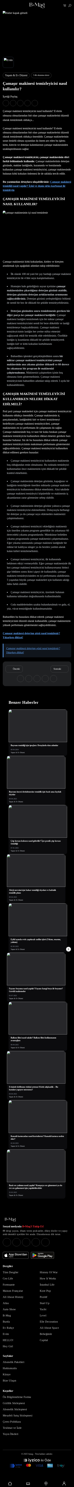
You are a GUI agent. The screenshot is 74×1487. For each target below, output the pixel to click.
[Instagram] (7, 1242)
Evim (6, 1334)
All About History (13, 1297)
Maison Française (13, 1290)
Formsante (9, 1284)
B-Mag (7, 1315)
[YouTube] (16, 1242)
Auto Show (9, 1309)
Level (43, 1315)
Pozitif (43, 1297)
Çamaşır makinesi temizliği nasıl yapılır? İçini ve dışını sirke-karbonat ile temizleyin (37, 185)
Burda (6, 1321)
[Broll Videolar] (46, 1484)
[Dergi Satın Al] (28, 1484)
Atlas (6, 1303)
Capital (44, 1340)
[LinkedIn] (36, 1242)
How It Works (48, 1278)
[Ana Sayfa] (10, 1220)
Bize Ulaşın (9, 1380)
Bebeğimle (46, 1334)
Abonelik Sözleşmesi (15, 1409)
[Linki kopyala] (35, 103)
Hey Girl (8, 1346)
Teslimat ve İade (12, 1427)
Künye (6, 1374)
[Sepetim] (64, 5)
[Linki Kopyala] (53, 678)
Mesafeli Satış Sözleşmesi (17, 1415)
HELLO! (8, 1340)
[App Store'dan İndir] (16, 1255)
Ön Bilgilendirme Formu (17, 1397)
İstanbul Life (47, 1284)
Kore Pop (45, 1290)
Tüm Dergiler (10, 1272)
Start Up (44, 1303)
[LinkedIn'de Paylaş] (27, 103)
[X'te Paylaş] (13, 103)
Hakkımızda (10, 1368)
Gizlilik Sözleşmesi (14, 1403)
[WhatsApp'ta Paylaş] (20, 103)
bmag (30, 1454)
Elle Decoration (49, 1321)
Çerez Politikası (12, 1421)
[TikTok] (45, 1242)
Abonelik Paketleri (13, 1362)
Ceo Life (8, 1278)
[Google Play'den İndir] (42, 1255)
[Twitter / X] (26, 1242)
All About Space (49, 1327)
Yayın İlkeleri (10, 1434)
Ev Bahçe (8, 1327)
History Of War (49, 1272)
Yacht (43, 1309)
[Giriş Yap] (64, 1484)
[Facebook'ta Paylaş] (6, 103)
